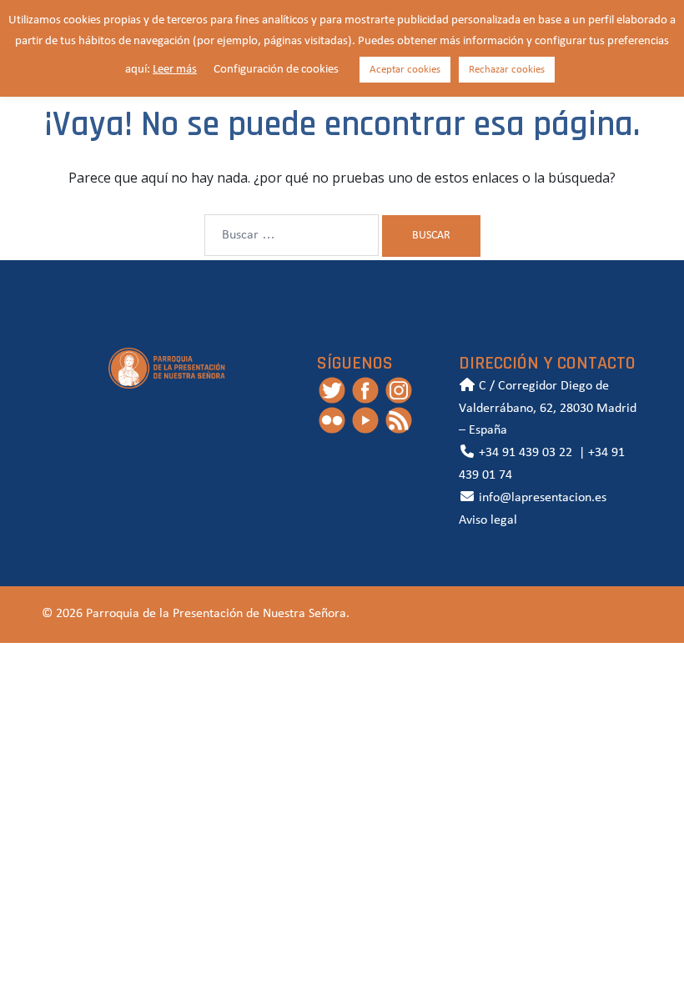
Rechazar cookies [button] (507, 69)
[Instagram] (399, 389)
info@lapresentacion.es (540, 498)
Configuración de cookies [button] (276, 69)
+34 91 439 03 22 (523, 452)
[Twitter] (332, 389)
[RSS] (399, 419)
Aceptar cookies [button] (405, 69)
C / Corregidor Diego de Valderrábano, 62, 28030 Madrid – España (547, 408)
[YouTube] (365, 419)
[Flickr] (332, 419)
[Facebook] (365, 389)
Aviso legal (488, 520)
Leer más (175, 69)
